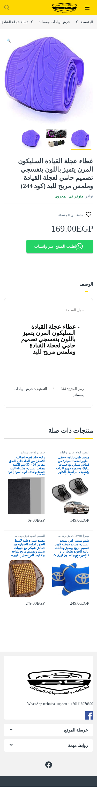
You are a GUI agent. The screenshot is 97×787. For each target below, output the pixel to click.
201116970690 (82, 704)
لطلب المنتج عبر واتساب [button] (55, 246)
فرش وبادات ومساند (54, 22)
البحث (7, 7)
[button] (8, 41)
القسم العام (82, 452)
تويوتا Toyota (81, 535)
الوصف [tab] (86, 284)
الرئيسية (87, 22)
